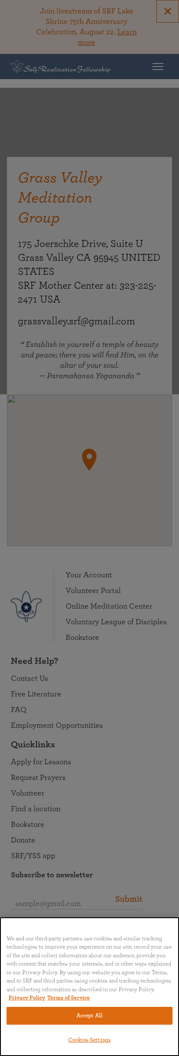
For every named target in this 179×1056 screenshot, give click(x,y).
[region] (89, 986)
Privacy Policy (27, 998)
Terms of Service (68, 998)
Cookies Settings (89, 1040)
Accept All (89, 1016)
